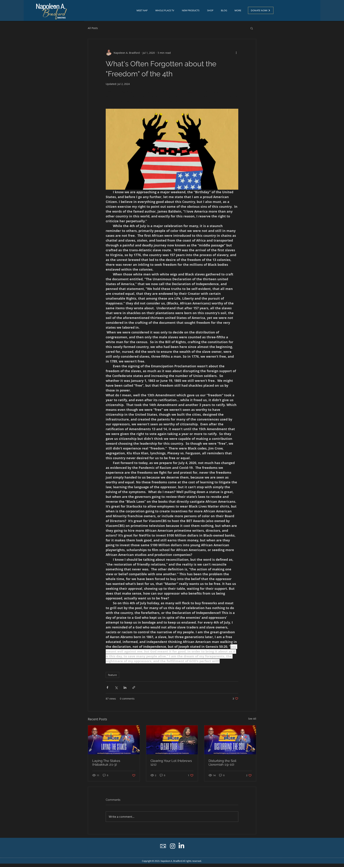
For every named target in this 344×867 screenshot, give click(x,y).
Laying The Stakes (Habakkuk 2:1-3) (106, 762)
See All (252, 718)
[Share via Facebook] (107, 687)
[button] (251, 28)
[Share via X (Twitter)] (116, 687)
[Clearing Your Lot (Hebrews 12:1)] (172, 739)
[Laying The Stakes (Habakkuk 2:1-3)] (114, 739)
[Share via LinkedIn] (125, 687)
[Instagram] (172, 845)
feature (112, 675)
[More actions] (236, 53)
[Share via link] (133, 687)
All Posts (93, 28)
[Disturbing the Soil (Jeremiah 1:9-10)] (230, 739)
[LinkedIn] (181, 845)
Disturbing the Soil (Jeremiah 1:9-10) (222, 762)
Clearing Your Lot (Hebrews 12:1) (171, 762)
